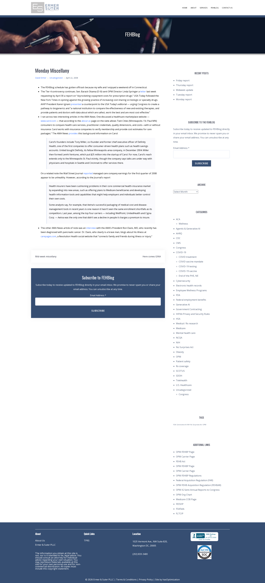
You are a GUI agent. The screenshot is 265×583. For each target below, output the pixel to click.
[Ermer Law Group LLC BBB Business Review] (204, 536)
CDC (178, 238)
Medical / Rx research (187, 323)
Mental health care (185, 333)
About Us (40, 540)
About (193, 7)
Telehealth (181, 380)
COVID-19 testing (188, 266)
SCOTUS (180, 370)
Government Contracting (189, 309)
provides (73, 133)
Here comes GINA (152, 256)
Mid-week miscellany (45, 256)
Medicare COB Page (186, 499)
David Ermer (40, 77)
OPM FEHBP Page (185, 451)
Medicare (181, 328)
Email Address (98, 295)
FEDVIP (179, 504)
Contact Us (227, 7)
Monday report (184, 99)
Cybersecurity (183, 280)
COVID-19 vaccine (188, 271)
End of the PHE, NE (188, 275)
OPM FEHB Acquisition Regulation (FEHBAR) (198, 485)
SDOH (179, 375)
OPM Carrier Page (185, 456)
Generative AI (183, 304)
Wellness (183, 223)
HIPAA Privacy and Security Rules (193, 313)
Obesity (180, 352)
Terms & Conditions (126, 579)
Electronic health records (189, 285)
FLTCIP (179, 513)
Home (184, 7)
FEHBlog (215, 7)
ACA (178, 219)
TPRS (86, 540)
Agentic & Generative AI (188, 228)
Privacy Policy (146, 579)
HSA (178, 318)
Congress (181, 247)
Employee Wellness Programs (191, 290)
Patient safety (183, 361)
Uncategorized (56, 77)
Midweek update (184, 90)
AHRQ (179, 233)
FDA (178, 295)
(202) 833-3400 (140, 554)
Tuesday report (184, 94)
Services (204, 7)
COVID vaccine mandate (191, 261)
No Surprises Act (184, 347)
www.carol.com (48, 120)
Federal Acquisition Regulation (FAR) (194, 480)
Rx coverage (182, 366)
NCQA (179, 337)
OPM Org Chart (184, 494)
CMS (178, 243)
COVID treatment (188, 256)
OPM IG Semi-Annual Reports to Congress (198, 489)
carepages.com (48, 236)
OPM (178, 356)
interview (91, 227)
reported (88, 173)
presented (76, 104)
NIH (178, 342)
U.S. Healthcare (184, 385)
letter (143, 91)
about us (86, 120)
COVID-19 (181, 252)
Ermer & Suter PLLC (45, 544)
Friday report (183, 80)
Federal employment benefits (191, 299)
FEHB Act (180, 461)
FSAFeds (180, 508)
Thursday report (184, 85)
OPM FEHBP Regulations (189, 475)
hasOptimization (171, 579)
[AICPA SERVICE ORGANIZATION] (204, 552)
